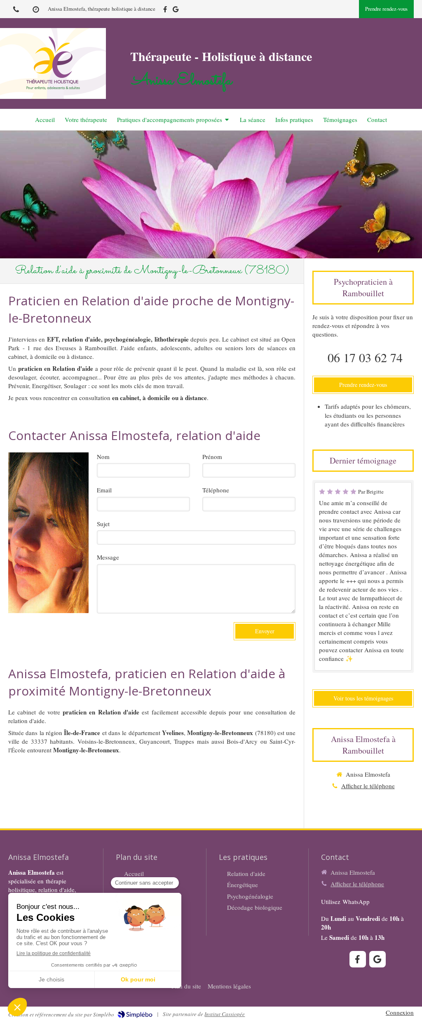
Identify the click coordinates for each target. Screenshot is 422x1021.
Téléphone (215, 490)
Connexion (400, 1012)
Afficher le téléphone (368, 786)
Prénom (212, 456)
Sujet (103, 524)
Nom (103, 456)
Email (104, 490)
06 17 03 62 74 (365, 357)
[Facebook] (165, 11)
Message (108, 557)
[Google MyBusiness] (175, 11)
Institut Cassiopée (224, 1014)
